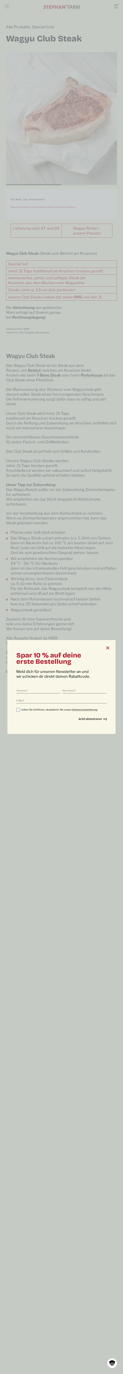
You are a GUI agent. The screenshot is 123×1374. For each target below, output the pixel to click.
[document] (61, 687)
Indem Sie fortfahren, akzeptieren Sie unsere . (59, 709)
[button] (112, 1363)
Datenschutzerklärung (84, 709)
